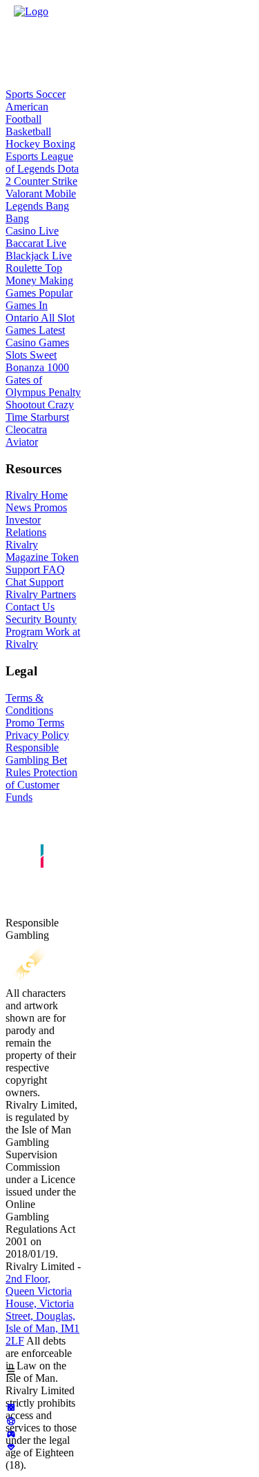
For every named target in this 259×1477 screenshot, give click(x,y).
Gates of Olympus (26, 386)
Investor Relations (26, 526)
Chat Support (35, 582)
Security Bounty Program (41, 625)
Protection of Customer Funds (41, 784)
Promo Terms (35, 722)
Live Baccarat (32, 237)
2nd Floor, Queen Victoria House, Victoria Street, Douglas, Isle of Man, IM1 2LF (42, 1310)
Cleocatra (26, 429)
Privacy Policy (37, 735)
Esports (22, 156)
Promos (49, 507)
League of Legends (39, 162)
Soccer (49, 94)
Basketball (28, 131)
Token (63, 557)
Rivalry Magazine (27, 551)
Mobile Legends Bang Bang (41, 206)
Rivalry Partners (41, 594)
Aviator (22, 442)
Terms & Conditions (29, 704)
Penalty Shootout (43, 398)
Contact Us (30, 607)
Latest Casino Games (37, 336)
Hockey (23, 144)
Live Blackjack (36, 249)
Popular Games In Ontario (39, 305)
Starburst (48, 417)
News (18, 507)
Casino (21, 231)
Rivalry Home (37, 495)
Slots (16, 355)
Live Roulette (39, 262)
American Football (27, 113)
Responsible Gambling (32, 754)
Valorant (24, 193)
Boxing (57, 144)
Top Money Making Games (39, 280)
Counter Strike (44, 181)
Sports (19, 94)
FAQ (52, 569)
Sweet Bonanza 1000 (37, 361)
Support (23, 569)
